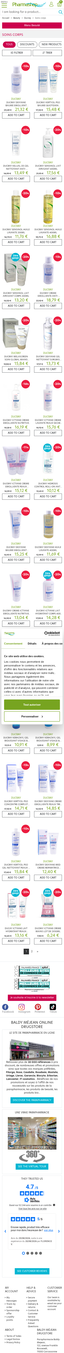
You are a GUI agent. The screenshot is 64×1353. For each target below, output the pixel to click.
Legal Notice (13, 1339)
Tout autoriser (32, 704)
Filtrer (18, 53)
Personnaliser (30, 716)
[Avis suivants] (58, 1231)
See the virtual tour (32, 1166)
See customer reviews (32, 1271)
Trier (48, 53)
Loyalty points (10, 1318)
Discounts (27, 44)
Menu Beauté (32, 25)
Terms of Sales (13, 1335)
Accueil (5, 18)
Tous (9, 44)
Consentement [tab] (13, 643)
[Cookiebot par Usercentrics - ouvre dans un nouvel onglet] (45, 633)
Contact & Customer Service (33, 1313)
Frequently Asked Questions (33, 1323)
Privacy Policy (13, 1342)
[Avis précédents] (5, 1231)
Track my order (10, 1305)
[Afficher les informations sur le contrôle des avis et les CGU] (54, 1204)
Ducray (27, 18)
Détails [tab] (32, 643)
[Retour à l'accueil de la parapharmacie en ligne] (29, 4)
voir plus (48, 1230)
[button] (51, 4)
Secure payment (32, 1299)
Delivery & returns (33, 1305)
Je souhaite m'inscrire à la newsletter (32, 997)
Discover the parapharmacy (32, 1100)
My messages (11, 1299)
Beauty (16, 18)
